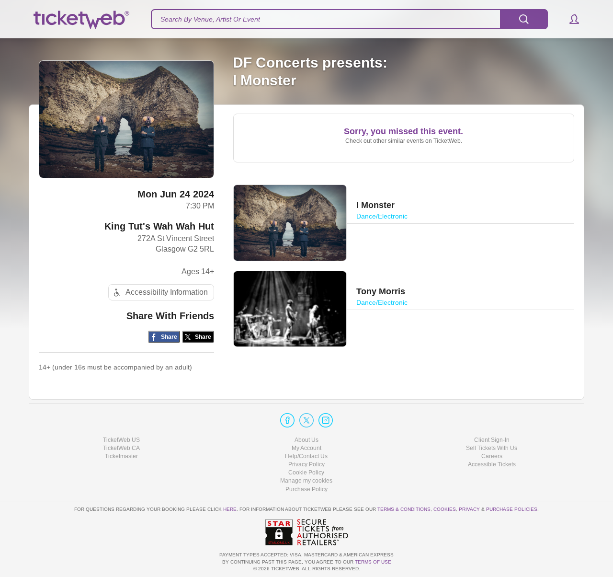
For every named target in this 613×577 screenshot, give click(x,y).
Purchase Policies (511, 509)
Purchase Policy (306, 489)
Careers (491, 456)
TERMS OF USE (373, 562)
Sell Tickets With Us (491, 448)
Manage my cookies (306, 480)
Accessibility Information (166, 292)
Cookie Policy (306, 472)
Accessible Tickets (492, 464)
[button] (569, 19)
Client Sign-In (492, 440)
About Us (306, 440)
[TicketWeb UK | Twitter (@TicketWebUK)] (306, 420)
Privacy (469, 509)
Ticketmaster (121, 456)
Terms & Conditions (404, 509)
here (230, 509)
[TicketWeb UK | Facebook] (287, 420)
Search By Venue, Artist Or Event (210, 19)
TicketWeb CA (121, 448)
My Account (306, 448)
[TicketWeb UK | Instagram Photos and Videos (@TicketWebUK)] (325, 420)
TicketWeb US (121, 440)
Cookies (444, 509)
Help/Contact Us (306, 456)
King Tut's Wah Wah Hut (159, 226)
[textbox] (349, 19)
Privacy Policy (306, 464)
